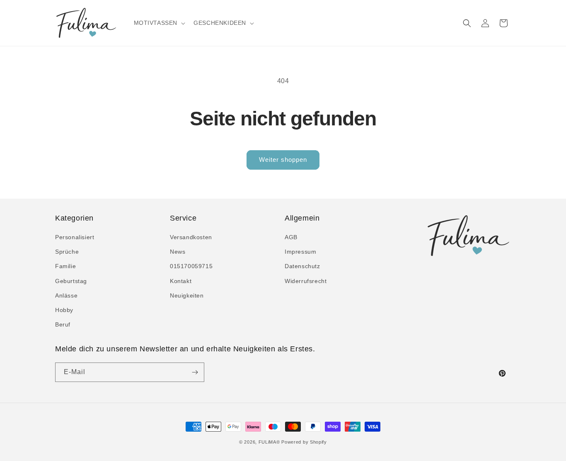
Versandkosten (191, 237)
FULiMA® (269, 441)
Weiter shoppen (283, 159)
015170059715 (191, 266)
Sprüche (67, 251)
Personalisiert (74, 237)
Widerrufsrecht (306, 281)
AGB (291, 237)
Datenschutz (302, 266)
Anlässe (66, 295)
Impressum (300, 251)
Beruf (62, 324)
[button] (159, 22)
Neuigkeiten (187, 295)
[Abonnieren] (195, 372)
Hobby (64, 310)
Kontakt (180, 281)
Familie (65, 266)
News (177, 251)
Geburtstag (71, 281)
